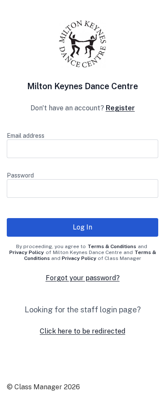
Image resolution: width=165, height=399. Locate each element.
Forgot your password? (83, 278)
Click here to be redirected (82, 331)
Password (20, 175)
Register (120, 108)
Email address (25, 135)
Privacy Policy (26, 252)
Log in (82, 227)
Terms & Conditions (112, 246)
